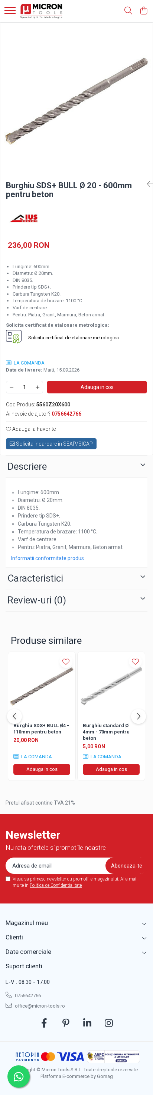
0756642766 (27, 995)
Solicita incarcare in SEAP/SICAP (54, 444)
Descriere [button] (27, 466)
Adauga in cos (97, 387)
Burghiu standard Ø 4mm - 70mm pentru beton (106, 732)
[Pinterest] (65, 1023)
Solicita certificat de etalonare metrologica (73, 337)
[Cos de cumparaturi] (143, 11)
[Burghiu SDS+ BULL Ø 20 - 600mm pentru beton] (76, 99)
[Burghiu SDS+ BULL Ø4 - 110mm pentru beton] (41, 685)
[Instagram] (108, 1023)
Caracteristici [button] (35, 578)
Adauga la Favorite (33, 429)
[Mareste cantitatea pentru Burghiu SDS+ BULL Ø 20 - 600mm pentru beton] (37, 387)
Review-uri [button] (36, 600)
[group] (76, 99)
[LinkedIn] (87, 1023)
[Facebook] (44, 1023)
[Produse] (10, 11)
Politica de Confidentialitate (56, 885)
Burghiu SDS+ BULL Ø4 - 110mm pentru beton (41, 729)
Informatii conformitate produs (47, 558)
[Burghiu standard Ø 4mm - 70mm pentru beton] (111, 685)
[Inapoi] (147, 184)
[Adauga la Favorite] (65, 661)
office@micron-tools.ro (39, 1006)
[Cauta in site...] (128, 11)
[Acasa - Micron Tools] (41, 11)
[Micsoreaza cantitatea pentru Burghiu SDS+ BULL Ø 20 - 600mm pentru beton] (11, 387)
